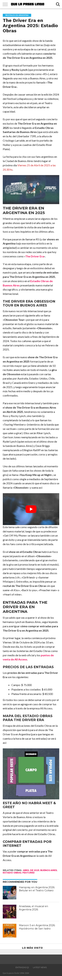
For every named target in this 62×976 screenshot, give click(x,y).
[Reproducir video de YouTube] (31, 509)
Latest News (40, 967)
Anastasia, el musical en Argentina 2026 (33, 908)
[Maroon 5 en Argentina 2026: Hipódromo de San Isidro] (10, 931)
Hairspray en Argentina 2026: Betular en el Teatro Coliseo (37, 889)
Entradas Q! (22, 967)
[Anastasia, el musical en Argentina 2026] (10, 911)
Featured (28, 872)
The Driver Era (34, 256)
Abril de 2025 (31, 870)
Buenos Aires (48, 870)
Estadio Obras (12, 872)
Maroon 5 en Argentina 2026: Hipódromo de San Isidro (37, 927)
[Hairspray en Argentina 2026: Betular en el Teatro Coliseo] (10, 893)
